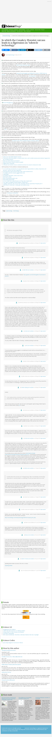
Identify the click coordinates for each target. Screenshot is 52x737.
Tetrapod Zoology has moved (8, 650)
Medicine (4, 31)
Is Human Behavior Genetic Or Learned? (42, 698)
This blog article (32, 76)
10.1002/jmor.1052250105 (12, 193)
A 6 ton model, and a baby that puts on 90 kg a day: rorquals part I (17, 181)
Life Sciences (5, 29)
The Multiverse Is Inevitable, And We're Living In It (25, 698)
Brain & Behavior (11, 31)
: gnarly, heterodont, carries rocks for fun (13, 175)
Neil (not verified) (29, 345)
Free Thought (27, 31)
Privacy (22, 728)
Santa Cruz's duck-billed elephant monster (12, 156)
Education (37, 29)
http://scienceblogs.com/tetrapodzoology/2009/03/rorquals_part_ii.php (20, 517)
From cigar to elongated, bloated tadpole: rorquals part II (15, 182)
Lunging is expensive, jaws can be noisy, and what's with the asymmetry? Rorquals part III (22, 183)
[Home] (10, 26)
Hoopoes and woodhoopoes (8, 680)
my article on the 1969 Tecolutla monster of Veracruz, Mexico (25, 140)
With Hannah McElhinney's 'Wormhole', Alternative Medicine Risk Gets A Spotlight (21, 634)
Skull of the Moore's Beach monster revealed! (13, 162)
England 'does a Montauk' (8, 163)
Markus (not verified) (28, 468)
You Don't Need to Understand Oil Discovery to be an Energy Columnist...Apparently (9, 698)
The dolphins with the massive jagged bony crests (14, 173)
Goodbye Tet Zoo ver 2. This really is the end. (12, 656)
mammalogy (16, 210)
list (19, 405)
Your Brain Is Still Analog (8, 633)
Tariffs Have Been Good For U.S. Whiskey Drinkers (14, 630)
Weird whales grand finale (8, 179)
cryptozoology (9, 210)
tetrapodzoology (6, 35)
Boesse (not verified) (29, 535)
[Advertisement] (26, 11)
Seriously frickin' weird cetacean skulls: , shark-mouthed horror (18, 171)
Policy (42, 29)
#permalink (43, 243)
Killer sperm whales (7, 177)
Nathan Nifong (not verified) (27, 387)
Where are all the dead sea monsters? (11, 160)
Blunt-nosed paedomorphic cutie (10, 178)
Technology (19, 31)
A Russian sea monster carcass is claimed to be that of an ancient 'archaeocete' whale (22, 164)
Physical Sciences (13, 29)
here (5, 129)
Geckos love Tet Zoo (6, 672)
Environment (22, 29)
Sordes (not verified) (29, 331)
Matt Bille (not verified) (28, 270)
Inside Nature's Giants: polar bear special (11, 664)
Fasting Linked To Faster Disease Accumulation (13, 632)
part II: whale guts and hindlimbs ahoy (16, 185)
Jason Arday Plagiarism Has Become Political (13, 642)
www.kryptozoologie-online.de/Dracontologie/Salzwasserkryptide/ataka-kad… (20, 454)
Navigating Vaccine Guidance (9, 629)
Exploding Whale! (8, 565)
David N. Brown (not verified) (27, 558)
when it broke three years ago (23, 65)
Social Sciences (30, 29)
